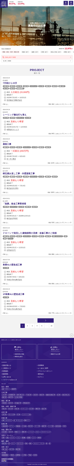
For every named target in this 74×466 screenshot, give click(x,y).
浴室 (65, 236)
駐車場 (35, 455)
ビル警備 (24, 455)
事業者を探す (19, 356)
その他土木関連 (18, 397)
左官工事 (4, 414)
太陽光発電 (5, 426)
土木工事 (4, 394)
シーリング (31, 431)
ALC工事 (41, 86)
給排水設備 (58, 426)
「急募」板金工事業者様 (14, 203)
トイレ (18, 437)
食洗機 (23, 437)
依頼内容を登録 (19, 354)
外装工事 (26, 86)
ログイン (41, 377)
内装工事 (10, 431)
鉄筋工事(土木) (65, 394)
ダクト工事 (37, 426)
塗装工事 (12, 86)
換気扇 (39, 437)
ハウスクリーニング (45, 431)
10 (51, 326)
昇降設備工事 (26, 403)
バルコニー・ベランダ (38, 443)
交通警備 (18, 455)
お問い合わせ (6, 377)
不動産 (30, 455)
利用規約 (5, 371)
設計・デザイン (6, 389)
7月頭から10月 (10, 83)
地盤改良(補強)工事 (50, 394)
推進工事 (42, 394)
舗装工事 (4, 397)
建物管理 (14, 389)
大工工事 (4, 431)
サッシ (13, 443)
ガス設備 (24, 426)
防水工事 (19, 86)
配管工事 (44, 426)
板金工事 (55, 86)
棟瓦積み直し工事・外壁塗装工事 (19, 173)
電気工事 (24, 431)
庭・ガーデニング (18, 420)
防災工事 (30, 426)
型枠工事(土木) (20, 394)
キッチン (10, 238)
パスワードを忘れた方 (9, 380)
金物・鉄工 (61, 86)
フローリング (20, 443)
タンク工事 (50, 426)
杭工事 (58, 394)
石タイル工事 (11, 414)
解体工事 (10, 397)
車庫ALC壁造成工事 (12, 264)
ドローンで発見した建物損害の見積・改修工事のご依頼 (30, 233)
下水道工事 (28, 394)
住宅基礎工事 (11, 394)
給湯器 (28, 437)
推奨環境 (5, 374)
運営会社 (41, 374)
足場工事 (6, 86)
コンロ (34, 437)
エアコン (12, 426)
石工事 (18, 414)
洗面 (5, 238)
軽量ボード (17, 431)
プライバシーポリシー (45, 371)
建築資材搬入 (20, 88)
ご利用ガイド (6, 368)
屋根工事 (48, 86)
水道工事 (35, 394)
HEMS (64, 426)
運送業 (12, 455)
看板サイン (27, 420)
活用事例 (41, 365)
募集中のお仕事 (55, 354)
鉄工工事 (6, 88)
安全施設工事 (18, 403)
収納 (26, 443)
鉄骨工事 (10, 403)
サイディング (33, 86)
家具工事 (4, 443)
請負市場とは (6, 365)
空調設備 (18, 426)
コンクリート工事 (26, 414)
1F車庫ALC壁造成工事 (13, 294)
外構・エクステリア (57, 236)
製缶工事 (12, 88)
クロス (37, 431)
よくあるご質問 (43, 368)
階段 (30, 443)
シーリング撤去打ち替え (15, 114)
